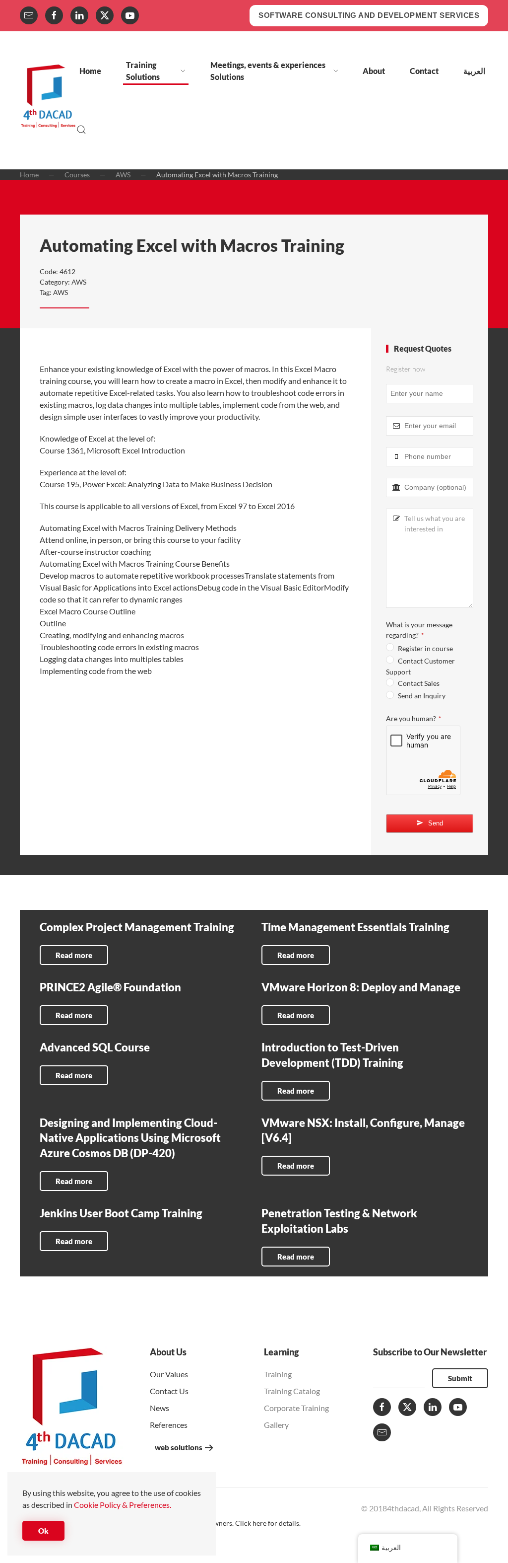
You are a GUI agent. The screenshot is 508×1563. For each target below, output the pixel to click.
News (159, 1408)
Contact (424, 70)
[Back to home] (48, 100)
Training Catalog (292, 1391)
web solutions (178, 1447)
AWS (78, 282)
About (374, 70)
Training (278, 1374)
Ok (43, 1530)
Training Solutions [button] (143, 70)
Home (90, 70)
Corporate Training (296, 1408)
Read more (74, 955)
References (169, 1424)
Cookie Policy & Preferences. (122, 1504)
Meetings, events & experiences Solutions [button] (267, 70)
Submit (460, 1378)
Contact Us (169, 1391)
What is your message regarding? (419, 629)
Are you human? (413, 718)
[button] (81, 129)
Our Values (169, 1374)
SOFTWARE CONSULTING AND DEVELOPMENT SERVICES (368, 15)
